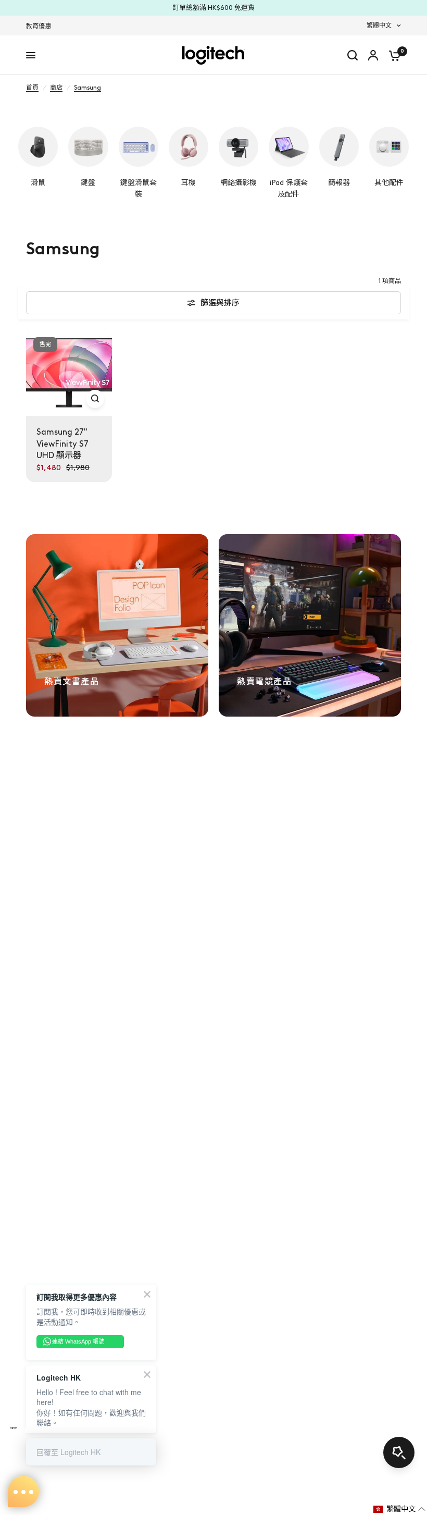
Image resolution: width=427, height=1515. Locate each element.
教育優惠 (38, 26)
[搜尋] (352, 55)
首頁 (32, 87)
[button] (399, 1509)
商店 (56, 87)
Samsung (87, 87)
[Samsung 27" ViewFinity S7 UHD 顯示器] (69, 373)
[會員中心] (373, 55)
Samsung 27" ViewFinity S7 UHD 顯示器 (62, 443)
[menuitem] (41, 26)
